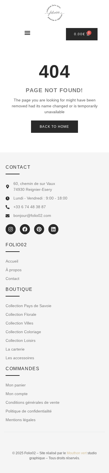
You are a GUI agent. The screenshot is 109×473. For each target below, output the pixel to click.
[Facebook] (25, 229)
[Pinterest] (39, 229)
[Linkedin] (53, 229)
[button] (27, 32)
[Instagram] (11, 229)
